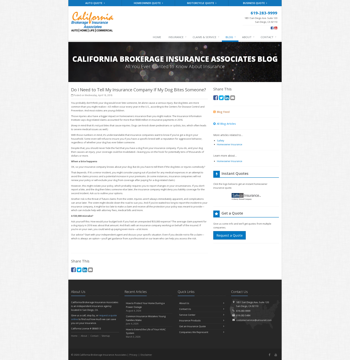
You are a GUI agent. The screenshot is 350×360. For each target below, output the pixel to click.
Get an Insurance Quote (192, 326)
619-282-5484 (243, 315)
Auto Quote (94, 3)
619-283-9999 (243, 310)
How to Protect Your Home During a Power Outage (145, 306)
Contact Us (185, 309)
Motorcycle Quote (201, 3)
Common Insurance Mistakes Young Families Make (146, 320)
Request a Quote (229, 235)
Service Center (187, 314)
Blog (230, 37)
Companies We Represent (193, 332)
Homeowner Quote (148, 3)
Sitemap (106, 335)
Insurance (177, 37)
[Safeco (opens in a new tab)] (246, 197)
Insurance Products (190, 320)
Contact (268, 37)
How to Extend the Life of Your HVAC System (146, 333)
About (248, 37)
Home (157, 37)
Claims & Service (206, 37)
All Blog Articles (226, 123)
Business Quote (254, 3)
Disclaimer (146, 354)
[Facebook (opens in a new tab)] (272, 28)
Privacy (133, 354)
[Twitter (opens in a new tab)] (79, 269)
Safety (220, 140)
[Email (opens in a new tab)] (90, 269)
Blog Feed (223, 112)
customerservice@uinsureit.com (254, 320)
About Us (184, 303)
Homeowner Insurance (229, 144)
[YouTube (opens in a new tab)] (275, 28)
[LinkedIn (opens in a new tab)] (84, 269)
